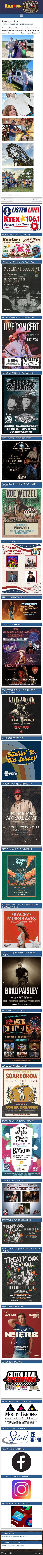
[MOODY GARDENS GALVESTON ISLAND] (21, 1424)
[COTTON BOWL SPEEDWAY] (21, 1396)
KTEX (6, 24)
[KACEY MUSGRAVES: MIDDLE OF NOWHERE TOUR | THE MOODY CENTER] (21, 948)
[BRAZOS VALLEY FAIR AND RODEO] (21, 1215)
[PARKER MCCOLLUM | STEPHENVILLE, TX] (21, 844)
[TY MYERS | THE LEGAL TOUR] (21, 1357)
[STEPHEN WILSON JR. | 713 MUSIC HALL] (21, 900)
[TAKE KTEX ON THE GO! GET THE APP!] (21, 1516)
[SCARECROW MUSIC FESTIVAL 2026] (21, 1116)
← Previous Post (7, 200)
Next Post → (37, 200)
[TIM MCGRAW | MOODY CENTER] (21, 619)
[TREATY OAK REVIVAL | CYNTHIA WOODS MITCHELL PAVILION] (21, 1302)
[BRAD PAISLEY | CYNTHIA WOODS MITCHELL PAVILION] (21, 1006)
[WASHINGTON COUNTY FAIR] (21, 779)
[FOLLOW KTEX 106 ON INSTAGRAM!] (21, 1489)
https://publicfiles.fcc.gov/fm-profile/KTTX (14, 1536)
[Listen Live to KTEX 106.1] (21, 217)
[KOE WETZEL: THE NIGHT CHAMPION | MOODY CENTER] (21, 537)
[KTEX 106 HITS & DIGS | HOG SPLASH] (21, 257)
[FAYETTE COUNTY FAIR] (21, 592)
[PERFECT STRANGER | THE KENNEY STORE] (21, 433)
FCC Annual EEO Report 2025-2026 (13, 1546)
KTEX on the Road (27, 24)
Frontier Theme (37, 1553)
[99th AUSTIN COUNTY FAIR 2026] (21, 1061)
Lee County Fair (10, 21)
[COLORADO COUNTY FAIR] (21, 685)
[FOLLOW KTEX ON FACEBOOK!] (21, 1461)
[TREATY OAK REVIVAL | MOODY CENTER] (21, 1244)
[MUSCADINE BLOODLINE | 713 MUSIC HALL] (21, 313)
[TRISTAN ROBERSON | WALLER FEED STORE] (21, 368)
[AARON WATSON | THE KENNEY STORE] (21, 479)
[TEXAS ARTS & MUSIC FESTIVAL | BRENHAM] (21, 1176)
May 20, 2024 (14, 24)
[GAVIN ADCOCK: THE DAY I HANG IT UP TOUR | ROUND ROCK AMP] (21, 733)
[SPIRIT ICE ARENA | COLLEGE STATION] (21, 1444)
